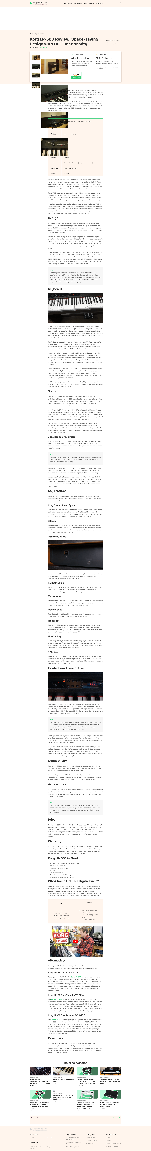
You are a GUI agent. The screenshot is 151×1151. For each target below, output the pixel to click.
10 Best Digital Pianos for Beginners (73, 1138)
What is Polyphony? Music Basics (63, 1080)
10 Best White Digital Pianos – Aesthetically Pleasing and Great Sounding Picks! (85, 1105)
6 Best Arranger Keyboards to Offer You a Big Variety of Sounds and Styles (40, 1082)
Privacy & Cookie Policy (113, 1143)
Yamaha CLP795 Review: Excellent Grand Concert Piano (110, 1081)
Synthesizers (78, 3)
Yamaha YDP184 (56, 999)
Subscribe (50, 1137)
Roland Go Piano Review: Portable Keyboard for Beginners (63, 1097)
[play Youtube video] (75, 941)
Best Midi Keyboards (73, 1147)
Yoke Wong (43, 47)
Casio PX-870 (76, 977)
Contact (108, 1140)
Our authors (100, 3)
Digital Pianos (67, 3)
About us (109, 1137)
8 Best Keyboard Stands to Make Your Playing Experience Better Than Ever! (39, 1105)
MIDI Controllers (89, 3)
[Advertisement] (75, 24)
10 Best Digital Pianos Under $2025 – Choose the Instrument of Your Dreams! (86, 1082)
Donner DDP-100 (57, 1020)
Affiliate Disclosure (112, 1146)
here (106, 46)
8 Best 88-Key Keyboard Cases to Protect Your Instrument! (110, 1104)
